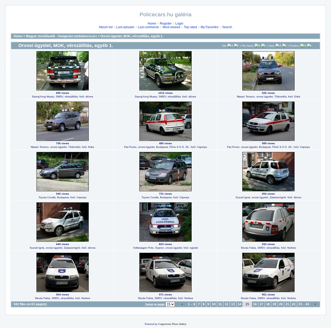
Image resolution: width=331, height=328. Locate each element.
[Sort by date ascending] (278, 45)
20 (281, 304)
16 (255, 304)
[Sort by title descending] (236, 45)
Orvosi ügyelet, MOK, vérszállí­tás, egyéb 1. (131, 36)
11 (220, 304)
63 (307, 304)
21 (287, 304)
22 (294, 304)
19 (274, 304)
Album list (105, 27)
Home (152, 23)
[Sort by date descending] (284, 45)
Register (166, 23)
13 (233, 304)
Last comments (148, 27)
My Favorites (210, 27)
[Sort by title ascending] (230, 45)
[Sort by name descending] (263, 45)
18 (268, 304)
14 (239, 304)
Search (227, 27)
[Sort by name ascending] (257, 45)
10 (214, 304)
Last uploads (125, 27)
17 (261, 304)
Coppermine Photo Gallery (172, 324)
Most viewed (171, 27)
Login (179, 23)
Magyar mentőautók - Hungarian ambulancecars (61, 36)
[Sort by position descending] (309, 45)
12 (226, 304)
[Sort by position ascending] (303, 45)
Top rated (190, 27)
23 (300, 304)
